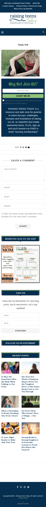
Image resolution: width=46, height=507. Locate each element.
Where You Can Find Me (23, 9)
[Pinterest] (28, 487)
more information (19, 103)
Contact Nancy (8, 6)
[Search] (43, 32)
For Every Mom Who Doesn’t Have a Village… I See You (30, 414)
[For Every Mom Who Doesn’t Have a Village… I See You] (31, 402)
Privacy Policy (23, 498)
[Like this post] (18, 147)
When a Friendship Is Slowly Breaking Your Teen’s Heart (10, 413)
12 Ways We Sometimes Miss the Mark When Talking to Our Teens (8, 382)
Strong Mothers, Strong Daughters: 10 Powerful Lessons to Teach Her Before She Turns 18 (30, 443)
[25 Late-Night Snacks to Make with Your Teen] (10, 428)
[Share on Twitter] (23, 147)
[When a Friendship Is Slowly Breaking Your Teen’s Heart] (10, 402)
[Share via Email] (29, 147)
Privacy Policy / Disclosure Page (29, 6)
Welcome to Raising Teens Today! (17, 3)
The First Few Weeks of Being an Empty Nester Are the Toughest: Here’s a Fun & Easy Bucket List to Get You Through (30, 384)
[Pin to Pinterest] (26, 147)
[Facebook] (17, 487)
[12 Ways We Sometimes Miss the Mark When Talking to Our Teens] (10, 368)
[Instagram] (25, 487)
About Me (36, 3)
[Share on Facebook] (20, 147)
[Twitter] (21, 487)
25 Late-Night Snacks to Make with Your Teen (8, 439)
